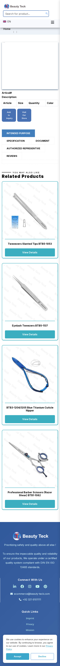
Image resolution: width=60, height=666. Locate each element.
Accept (17, 656)
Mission (30, 630)
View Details (29, 252)
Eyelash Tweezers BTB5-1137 (30, 325)
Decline (42, 656)
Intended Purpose (18, 133)
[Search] (47, 13)
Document (43, 140)
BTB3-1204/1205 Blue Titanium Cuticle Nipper (29, 409)
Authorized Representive (23, 148)
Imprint (30, 618)
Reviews (12, 156)
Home (6, 28)
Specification (16, 140)
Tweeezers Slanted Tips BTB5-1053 (30, 243)
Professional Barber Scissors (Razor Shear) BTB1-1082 (30, 494)
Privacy (30, 624)
